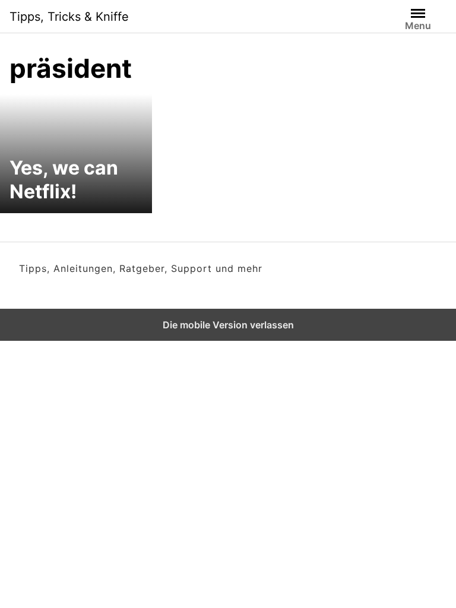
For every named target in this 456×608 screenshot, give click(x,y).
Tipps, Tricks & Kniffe (69, 17)
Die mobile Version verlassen (228, 325)
